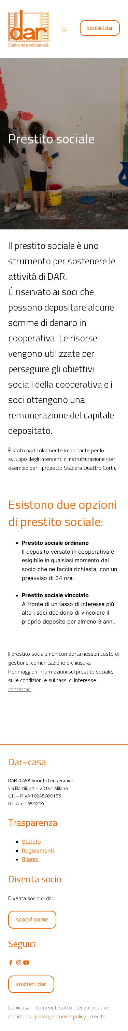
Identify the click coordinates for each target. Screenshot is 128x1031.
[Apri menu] (64, 28)
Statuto (31, 841)
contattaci (19, 689)
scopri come (32, 919)
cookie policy (71, 1016)
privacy (43, 1016)
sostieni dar (100, 28)
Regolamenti (38, 850)
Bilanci (30, 859)
